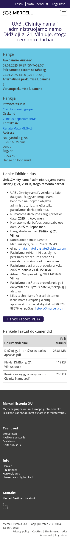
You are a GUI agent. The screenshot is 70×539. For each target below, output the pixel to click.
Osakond (9, 113)
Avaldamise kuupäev (17, 60)
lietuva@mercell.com (49, 308)
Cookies (37, 531)
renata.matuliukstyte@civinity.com (42, 248)
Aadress (8, 132)
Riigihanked (10, 470)
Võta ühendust (37, 4)
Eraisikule (9, 441)
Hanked (7, 466)
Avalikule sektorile (14, 437)
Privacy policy (21, 531)
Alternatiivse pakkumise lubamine (26, 79)
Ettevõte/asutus (14, 104)
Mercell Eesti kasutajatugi (19, 498)
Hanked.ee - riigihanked (18, 477)
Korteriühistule (12, 445)
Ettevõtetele (10, 433)
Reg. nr (8, 151)
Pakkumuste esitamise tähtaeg (24, 70)
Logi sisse (58, 4)
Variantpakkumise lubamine (22, 89)
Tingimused (52, 531)
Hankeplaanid (11, 473)
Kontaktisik (10, 123)
